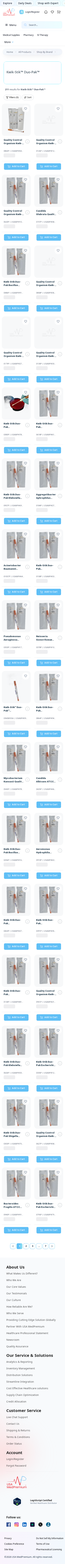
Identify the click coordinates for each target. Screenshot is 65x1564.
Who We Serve (15, 1313)
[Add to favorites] (25, 108)
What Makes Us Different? (22, 1273)
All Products (24, 52)
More (7, 42)
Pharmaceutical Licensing (49, 1549)
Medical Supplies (11, 35)
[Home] (9, 12)
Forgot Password (16, 1465)
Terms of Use (42, 1544)
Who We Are (13, 1280)
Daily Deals (25, 3)
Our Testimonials (16, 1293)
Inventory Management (20, 1368)
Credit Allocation (16, 1401)
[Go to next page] (52, 1246)
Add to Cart (18, 166)
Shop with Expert (48, 3)
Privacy (8, 1538)
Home (9, 52)
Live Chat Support (17, 1417)
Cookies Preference (14, 1544)
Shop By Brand (45, 52)
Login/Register (15, 1459)
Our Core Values (16, 1286)
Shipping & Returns (18, 1430)
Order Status (14, 1443)
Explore (7, 3)
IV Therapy (42, 35)
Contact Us (12, 1423)
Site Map (8, 1549)
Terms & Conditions (18, 1437)
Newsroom (12, 1339)
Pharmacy (28, 35)
